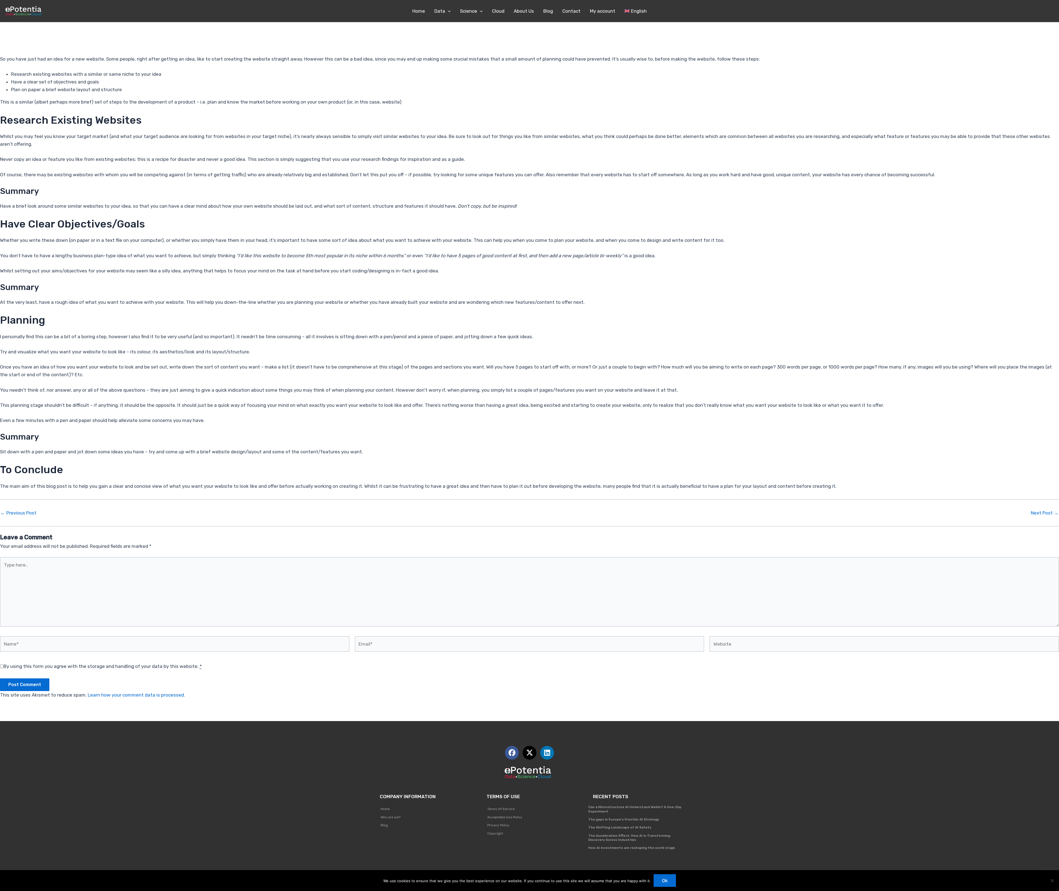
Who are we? (390, 817)
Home (385, 809)
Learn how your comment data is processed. (136, 695)
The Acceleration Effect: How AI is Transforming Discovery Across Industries (629, 838)
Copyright (495, 833)
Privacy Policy (498, 825)
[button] (448, 11)
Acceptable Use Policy (504, 817)
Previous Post (18, 513)
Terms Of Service (501, 809)
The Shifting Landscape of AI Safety (619, 827)
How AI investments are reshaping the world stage (631, 848)
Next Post (1044, 513)
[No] (1052, 880)
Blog (384, 825)
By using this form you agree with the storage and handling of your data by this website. (103, 666)
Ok (665, 880)
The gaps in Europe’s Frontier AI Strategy (623, 819)
